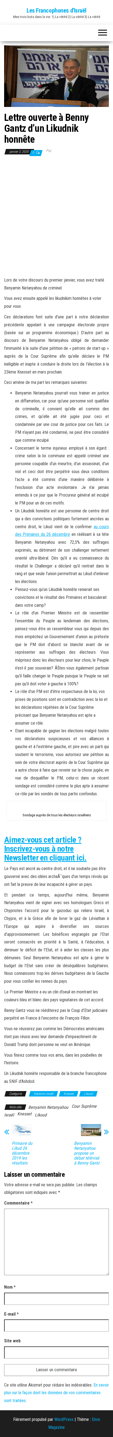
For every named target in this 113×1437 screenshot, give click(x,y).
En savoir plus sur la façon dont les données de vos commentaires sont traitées (56, 1392)
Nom (10, 1287)
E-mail (11, 1314)
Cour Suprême (84, 1106)
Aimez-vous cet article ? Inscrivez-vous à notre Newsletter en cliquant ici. (45, 848)
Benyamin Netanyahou (48, 1107)
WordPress (64, 1419)
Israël (9, 1115)
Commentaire (18, 1203)
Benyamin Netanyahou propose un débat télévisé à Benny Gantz (87, 1153)
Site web (12, 1340)
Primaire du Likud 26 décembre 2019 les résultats (22, 1153)
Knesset (69, 1094)
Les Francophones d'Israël (56, 10)
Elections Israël (43, 1094)
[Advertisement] (56, 216)
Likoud (88, 1094)
